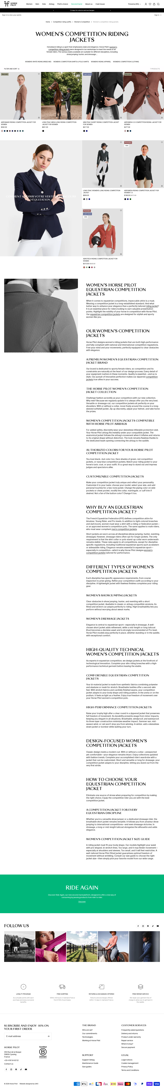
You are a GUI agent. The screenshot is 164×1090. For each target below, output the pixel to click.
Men (37, 4)
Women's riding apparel (101, 61)
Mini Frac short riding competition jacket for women (101, 123)
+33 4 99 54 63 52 (11, 1060)
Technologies (87, 1037)
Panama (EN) (133, 4)
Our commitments (89, 1034)
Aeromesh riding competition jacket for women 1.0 (141, 192)
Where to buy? (127, 1044)
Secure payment (128, 1047)
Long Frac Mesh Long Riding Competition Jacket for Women (59, 123)
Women (29, 4)
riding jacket (152, 306)
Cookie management (129, 1063)
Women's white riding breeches (38, 61)
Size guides (87, 1067)
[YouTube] (158, 926)
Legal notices (126, 1060)
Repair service (127, 1040)
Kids (44, 4)
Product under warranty (131, 1037)
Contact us (8, 1064)
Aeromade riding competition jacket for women (18, 123)
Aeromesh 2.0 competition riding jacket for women (142, 123)
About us (88, 4)
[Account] (145, 4)
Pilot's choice (62, 4)
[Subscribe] (48, 1036)
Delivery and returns (129, 1034)
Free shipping (62, 994)
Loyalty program (23, 994)
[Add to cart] (39, 118)
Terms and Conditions (130, 1070)
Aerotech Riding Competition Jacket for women (100, 260)
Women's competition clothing (126, 61)
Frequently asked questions (132, 1030)
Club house (100, 4)
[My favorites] (39, 74)
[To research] (158, 4)
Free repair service (140, 994)
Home (48, 22)
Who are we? (87, 1030)
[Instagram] (143, 926)
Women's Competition (82, 22)
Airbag (51, 4)
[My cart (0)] (154, 4)
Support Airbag (88, 1060)
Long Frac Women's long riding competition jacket (101, 192)
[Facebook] (138, 926)
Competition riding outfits (62, 22)
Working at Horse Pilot (91, 1040)
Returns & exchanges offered (101, 994)
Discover (82, 902)
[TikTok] (153, 926)
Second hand (76, 4)
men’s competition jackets (124, 529)
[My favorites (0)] (150, 4)
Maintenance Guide (90, 1063)
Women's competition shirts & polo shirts (71, 61)
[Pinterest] (148, 926)
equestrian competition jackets (105, 314)
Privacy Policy (127, 1067)
